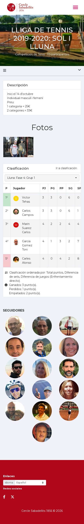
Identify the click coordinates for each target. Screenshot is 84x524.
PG (53, 188)
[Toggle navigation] (75, 8)
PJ (44, 188)
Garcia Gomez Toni (27, 245)
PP (61, 188)
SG (70, 188)
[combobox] (42, 177)
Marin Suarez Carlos (26, 228)
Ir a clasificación (66, 168)
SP (79, 188)
